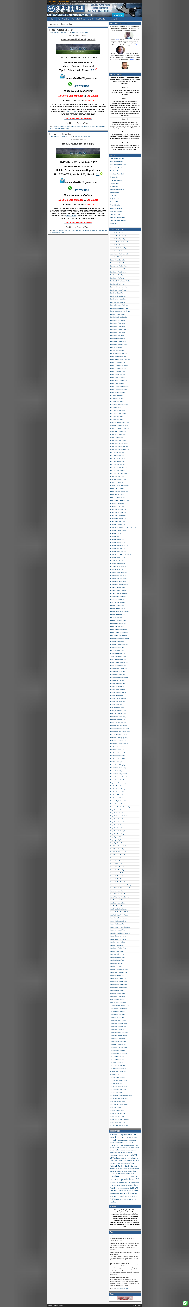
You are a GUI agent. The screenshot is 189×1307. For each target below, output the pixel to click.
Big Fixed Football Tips (117, 395)
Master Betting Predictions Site (119, 662)
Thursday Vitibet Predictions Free (119, 1005)
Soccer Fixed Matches (116, 168)
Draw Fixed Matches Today (118, 479)
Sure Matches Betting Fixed (118, 978)
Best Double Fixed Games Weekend (120, 281)
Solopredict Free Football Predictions (120, 912)
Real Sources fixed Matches (118, 759)
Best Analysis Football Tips (118, 269)
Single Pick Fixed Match (117, 828)
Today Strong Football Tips (118, 1041)
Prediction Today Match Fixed (118, 725)
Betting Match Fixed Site (117, 377)
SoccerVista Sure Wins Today (118, 894)
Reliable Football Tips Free (118, 771)
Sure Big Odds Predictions (118, 951)
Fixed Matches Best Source (118, 542)
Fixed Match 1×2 (115, 214)
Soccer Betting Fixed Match (118, 867)
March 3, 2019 (65, 32)
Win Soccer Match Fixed (117, 1110)
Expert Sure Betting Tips (117, 494)
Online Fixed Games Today (118, 716)
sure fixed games (125, 1185)
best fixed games (119, 1152)
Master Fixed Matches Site (118, 665)
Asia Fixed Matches (116, 171)
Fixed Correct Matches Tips (118, 512)
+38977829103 (81, 86)
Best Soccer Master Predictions (119, 329)
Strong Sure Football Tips (117, 930)
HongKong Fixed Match (117, 174)
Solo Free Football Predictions (119, 906)
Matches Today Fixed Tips (118, 689)
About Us (90, 19)
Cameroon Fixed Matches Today (119, 422)
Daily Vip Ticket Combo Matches (119, 473)
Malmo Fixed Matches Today (118, 659)
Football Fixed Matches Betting (119, 584)
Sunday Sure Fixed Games (118, 939)
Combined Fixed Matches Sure (119, 425)
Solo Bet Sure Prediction (117, 900)
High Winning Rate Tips (117, 647)
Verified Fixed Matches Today (118, 1080)
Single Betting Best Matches (118, 813)
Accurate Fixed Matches (117, 233)
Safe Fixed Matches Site (117, 792)
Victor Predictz (114, 192)
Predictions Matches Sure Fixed (119, 729)
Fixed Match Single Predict (118, 530)
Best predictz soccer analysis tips (120, 311)
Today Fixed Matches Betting (118, 1023)
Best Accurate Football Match (118, 266)
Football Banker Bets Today (118, 575)
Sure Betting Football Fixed (118, 948)
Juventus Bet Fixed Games (118, 656)
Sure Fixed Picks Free (116, 963)
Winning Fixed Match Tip (117, 1122)
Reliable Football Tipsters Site (118, 774)
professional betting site (91, 230)
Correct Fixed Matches (116, 437)
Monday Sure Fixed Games (118, 710)
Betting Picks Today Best (117, 383)
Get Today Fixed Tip (116, 617)
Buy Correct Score (115, 407)
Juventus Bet (114, 177)
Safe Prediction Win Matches (118, 798)
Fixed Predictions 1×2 (116, 560)
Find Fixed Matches (116, 180)
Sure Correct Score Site (117, 954)
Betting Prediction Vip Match (61, 30)
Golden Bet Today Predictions (118, 629)
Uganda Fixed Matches (117, 158)
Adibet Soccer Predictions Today (119, 254)
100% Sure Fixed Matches (118, 220)
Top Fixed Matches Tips (117, 1059)
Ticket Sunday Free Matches (118, 1008)
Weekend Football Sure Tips (118, 1101)
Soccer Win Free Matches (117, 879)
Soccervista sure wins (116, 891)
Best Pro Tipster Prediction (118, 314)
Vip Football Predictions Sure (118, 1086)
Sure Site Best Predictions (118, 990)
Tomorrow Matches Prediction (118, 1053)
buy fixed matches (133, 1158)
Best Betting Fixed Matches (118, 272)
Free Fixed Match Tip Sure (118, 590)
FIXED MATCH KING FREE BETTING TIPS (123, 527)
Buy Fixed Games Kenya (117, 410)
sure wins (126, 1193)
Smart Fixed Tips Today (117, 849)
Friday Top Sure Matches (117, 602)
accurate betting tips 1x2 (124, 1143)
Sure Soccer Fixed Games (118, 996)
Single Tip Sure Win (116, 837)
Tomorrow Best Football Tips (118, 1047)
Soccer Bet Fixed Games (117, 864)
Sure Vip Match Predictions (118, 1002)
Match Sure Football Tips (117, 683)
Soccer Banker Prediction (117, 861)
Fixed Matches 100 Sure (117, 539)
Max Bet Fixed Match (116, 695)
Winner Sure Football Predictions (119, 1119)
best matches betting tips (60, 230)
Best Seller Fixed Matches (118, 320)
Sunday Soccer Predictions (118, 936)
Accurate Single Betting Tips (118, 248)
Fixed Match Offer (63, 19)
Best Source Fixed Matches (118, 341)
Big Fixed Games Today (117, 398)
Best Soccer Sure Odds (117, 335)
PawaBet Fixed (114, 183)
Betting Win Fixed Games (117, 392)
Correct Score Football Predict (119, 443)
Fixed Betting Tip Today (117, 506)
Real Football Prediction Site (118, 753)
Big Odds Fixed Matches (117, 401)
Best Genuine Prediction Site (118, 287)
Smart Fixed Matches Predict (118, 846)
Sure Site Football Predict (117, 993)
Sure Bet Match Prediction (117, 942)
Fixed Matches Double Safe (118, 551)
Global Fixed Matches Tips (118, 620)
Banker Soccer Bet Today (117, 260)
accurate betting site (73, 126)
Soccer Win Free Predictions (118, 882)
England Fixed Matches (117, 189)
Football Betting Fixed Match (118, 578)
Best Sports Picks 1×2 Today (118, 344)
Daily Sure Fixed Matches (117, 470)
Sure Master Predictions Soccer (119, 972)
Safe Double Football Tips (117, 786)
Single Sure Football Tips (117, 834)
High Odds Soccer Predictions (119, 644)
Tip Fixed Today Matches (117, 1011)
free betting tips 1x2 (125, 1171)
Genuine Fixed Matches (117, 605)
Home (52, 19)
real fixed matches (121, 1182)
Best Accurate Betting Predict (118, 263)
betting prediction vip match (87, 126)
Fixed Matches (101, 19)
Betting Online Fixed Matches (118, 380)
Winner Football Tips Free (117, 1113)
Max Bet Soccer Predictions (118, 698)
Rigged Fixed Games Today (118, 783)
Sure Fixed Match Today (117, 960)
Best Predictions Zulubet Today (119, 308)
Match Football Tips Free (117, 674)
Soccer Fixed (54, 32)
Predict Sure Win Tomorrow (118, 722)
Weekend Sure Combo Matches (119, 1104)
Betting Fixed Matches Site (118, 368)
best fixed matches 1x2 (124, 1155)
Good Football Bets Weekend (118, 635)
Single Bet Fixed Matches (117, 810)
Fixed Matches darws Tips (117, 548)
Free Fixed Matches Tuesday (118, 593)
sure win (127, 1188)
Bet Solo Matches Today (117, 350)
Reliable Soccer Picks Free (118, 780)
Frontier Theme (136, 1305)
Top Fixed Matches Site (117, 1056)
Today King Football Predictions (119, 1035)
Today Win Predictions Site (118, 1044)
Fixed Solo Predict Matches (118, 566)
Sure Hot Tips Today (116, 966)
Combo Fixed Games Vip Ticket (119, 428)
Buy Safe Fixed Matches (117, 416)
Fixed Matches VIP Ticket (117, 557)
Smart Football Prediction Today (119, 852)
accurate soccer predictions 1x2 (123, 1147)
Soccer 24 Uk (114, 202)
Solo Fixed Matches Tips (117, 903)
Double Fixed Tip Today (117, 476)
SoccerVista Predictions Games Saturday (122, 888)
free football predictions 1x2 (76, 230)
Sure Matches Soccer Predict (118, 981)
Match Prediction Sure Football (119, 677)
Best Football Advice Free (117, 284)
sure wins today (122, 1199)
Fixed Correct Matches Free (118, 509)
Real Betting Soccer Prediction (119, 743)
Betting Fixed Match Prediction (119, 365)
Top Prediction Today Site (117, 1065)
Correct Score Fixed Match (118, 440)
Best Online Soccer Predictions (119, 305)
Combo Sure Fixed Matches (118, 431)
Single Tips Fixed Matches (118, 843)
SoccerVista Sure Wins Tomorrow (120, 897)
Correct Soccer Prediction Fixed (119, 449)
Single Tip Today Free (116, 840)
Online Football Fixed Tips (117, 719)
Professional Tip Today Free (118, 741)
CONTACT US (71, 112)
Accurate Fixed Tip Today (117, 239)
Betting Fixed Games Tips (117, 362)
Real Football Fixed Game (117, 749)
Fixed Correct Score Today (118, 515)
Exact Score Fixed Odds (117, 488)
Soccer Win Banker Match (117, 876)
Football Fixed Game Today (118, 581)
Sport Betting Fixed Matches (118, 918)
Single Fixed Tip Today (116, 825)
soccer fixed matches (115, 1185)
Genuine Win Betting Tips (117, 614)
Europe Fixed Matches (116, 482)
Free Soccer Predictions (117, 599)
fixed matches (124, 1165)
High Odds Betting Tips (117, 641)
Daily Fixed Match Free (117, 455)
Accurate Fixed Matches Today (119, 236)
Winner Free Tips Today (117, 1116)
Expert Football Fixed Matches (119, 491)
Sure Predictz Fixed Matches (118, 987)
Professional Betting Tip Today (119, 737)
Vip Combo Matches (78, 19)
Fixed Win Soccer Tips (116, 569)
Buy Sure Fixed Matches (117, 419)
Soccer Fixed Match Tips (117, 870)
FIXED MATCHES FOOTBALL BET (120, 554)
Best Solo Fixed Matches (117, 338)
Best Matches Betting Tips (60, 134)
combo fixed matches (118, 1160)
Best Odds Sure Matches (117, 302)
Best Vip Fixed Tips (116, 347)
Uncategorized (114, 1074)
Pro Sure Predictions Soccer (118, 735)
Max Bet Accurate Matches (118, 692)
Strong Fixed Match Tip (117, 924)
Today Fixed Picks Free (117, 1029)
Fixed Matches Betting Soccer (119, 545)
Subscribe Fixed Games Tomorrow (120, 933)
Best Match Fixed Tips (116, 293)
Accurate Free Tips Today (117, 245)
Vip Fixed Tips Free (116, 1083)
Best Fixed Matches (116, 211)
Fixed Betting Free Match (117, 503)
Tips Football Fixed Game (117, 1014)
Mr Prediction (114, 186)
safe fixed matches (133, 1182)
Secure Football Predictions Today (120, 807)
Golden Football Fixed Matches (119, 632)
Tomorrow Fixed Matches (117, 1050)
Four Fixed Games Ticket (117, 587)
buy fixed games (122, 1158)
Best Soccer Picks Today (117, 332)
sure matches (121, 1188)
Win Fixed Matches (115, 1107)
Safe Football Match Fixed (117, 795)
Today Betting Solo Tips (117, 1017)
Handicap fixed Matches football (119, 638)
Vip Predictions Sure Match (118, 1089)
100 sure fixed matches (59, 126)
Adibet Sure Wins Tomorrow (118, 257)
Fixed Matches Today (116, 161)
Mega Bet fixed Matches (117, 707)
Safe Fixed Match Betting (117, 789)
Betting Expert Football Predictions (120, 359)
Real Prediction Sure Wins (117, 755)
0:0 (92, 70)
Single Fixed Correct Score (118, 819)
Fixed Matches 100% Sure (118, 164)
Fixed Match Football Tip (117, 524)
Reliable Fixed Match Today (118, 768)
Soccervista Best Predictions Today (120, 885)
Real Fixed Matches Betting (118, 747)
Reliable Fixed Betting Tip (117, 765)
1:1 (97, 174)
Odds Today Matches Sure (118, 713)
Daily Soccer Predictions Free (118, 467)
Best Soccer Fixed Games (118, 326)
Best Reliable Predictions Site (118, 317)
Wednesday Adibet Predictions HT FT (121, 1095)
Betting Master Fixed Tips (117, 374)
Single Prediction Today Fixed (118, 831)
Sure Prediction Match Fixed (118, 984)
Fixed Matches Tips (122, 1288)
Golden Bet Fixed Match (117, 626)
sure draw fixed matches (62, 128)
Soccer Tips (113, 223)
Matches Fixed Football (117, 686)
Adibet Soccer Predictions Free (119, 251)
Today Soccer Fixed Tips (117, 1038)
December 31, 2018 (66, 136)
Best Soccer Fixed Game (117, 323)
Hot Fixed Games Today (117, 650)
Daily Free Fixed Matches (117, 461)
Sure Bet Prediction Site (117, 945)
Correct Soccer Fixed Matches (119, 446)
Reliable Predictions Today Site (119, 777)
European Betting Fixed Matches (119, 485)
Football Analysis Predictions (118, 572)
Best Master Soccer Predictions (119, 290)
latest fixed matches (124, 1176)
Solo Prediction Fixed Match (118, 909)
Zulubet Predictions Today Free (119, 1125)
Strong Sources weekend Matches (120, 927)
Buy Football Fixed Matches (118, 413)
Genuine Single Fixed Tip (117, 608)
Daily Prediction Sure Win (117, 464)
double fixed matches (123, 1163)
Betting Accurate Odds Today (118, 356)
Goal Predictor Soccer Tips (118, 623)
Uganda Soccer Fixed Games (118, 1071)
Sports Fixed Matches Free (118, 921)
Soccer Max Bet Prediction (118, 873)
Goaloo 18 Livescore (116, 208)
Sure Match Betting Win (117, 975)
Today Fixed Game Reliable (118, 1020)
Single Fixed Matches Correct (118, 822)
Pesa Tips (113, 195)
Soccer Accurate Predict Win (118, 858)
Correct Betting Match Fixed (118, 434)
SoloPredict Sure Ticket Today (119, 915)
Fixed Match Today (115, 533)
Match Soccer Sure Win (117, 680)
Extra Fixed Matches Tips (117, 497)
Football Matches (115, 205)
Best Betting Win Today (117, 278)
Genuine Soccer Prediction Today (119, 611)
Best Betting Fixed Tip (116, 275)
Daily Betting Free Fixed (117, 452)
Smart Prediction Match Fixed (118, 855)
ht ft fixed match (122, 1174)
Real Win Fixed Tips (116, 762)
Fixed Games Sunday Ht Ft (118, 518)
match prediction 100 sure (124, 1181)
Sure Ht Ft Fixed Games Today (119, 969)
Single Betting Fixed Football (118, 816)
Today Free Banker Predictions (119, 1032)
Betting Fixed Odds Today (117, 371)
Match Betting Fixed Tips (117, 671)
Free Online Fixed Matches (118, 596)
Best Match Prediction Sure (118, 296)
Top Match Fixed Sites (116, 1062)
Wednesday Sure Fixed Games (119, 1098)
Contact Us (113, 19)
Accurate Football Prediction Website (121, 242)
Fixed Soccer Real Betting (117, 563)
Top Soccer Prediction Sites (118, 1068)
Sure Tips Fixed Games (117, 999)
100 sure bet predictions (121, 1134)
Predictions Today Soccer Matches (120, 731)
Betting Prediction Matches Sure (119, 386)
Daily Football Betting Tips (117, 458)
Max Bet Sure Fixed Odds (117, 701)
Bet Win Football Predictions (118, 353)
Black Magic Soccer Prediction (119, 404)
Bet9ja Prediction (115, 199)
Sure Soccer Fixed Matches (58, 1)
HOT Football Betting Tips (117, 653)
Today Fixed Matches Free (118, 1026)
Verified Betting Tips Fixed (117, 1077)
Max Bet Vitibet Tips (116, 704)
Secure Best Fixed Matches (118, 804)
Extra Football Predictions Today (119, 500)
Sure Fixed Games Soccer (118, 957)
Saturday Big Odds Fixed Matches (120, 801)
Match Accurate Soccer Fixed (118, 668)
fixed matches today (129, 1168)
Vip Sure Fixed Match (116, 1092)
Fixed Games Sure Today (117, 521)
